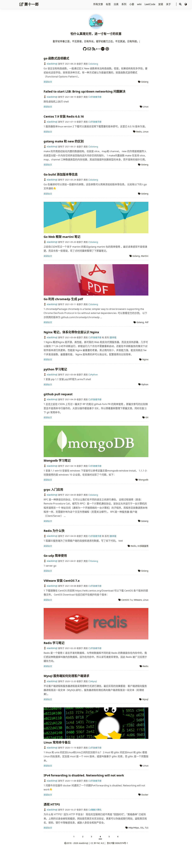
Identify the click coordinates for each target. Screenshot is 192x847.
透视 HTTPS (52, 804)
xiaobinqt (52, 63)
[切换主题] (185, 4)
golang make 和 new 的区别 (64, 141)
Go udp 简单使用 (55, 556)
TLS (146, 827)
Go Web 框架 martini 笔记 (62, 237)
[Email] (89, 48)
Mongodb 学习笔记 (57, 460)
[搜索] (180, 4)
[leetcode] (98, 48)
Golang (94, 63)
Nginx (145, 359)
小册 (132, 4)
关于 (168, 4)
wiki (139, 4)
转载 (114, 337)
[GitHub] (84, 48)
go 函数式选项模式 (56, 58)
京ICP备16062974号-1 (117, 843)
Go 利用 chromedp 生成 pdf (63, 299)
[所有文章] (96, 21)
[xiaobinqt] (102, 48)
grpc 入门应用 (53, 490)
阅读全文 (48, 81)
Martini (144, 255)
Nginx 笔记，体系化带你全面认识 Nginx (71, 332)
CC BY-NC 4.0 (97, 843)
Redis (139, 131)
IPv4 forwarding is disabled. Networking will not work (84, 775)
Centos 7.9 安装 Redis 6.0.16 (64, 116)
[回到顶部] (187, 842)
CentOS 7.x (127, 599)
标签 (108, 4)
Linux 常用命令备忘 (57, 742)
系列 (124, 4)
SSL (142, 827)
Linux (145, 106)
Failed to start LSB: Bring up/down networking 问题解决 (84, 91)
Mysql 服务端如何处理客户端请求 (66, 676)
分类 (116, 4)
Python (94, 374)
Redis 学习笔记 (54, 643)
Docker (144, 794)
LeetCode (150, 4)
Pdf (146, 322)
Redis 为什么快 (54, 531)
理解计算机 (96, 809)
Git (147, 417)
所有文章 (98, 4)
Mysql (94, 681)
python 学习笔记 (55, 369)
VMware (138, 599)
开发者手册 (96, 96)
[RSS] (94, 48)
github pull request (58, 394)
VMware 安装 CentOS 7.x (62, 581)
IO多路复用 (143, 545)
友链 (161, 4)
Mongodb (143, 479)
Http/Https (134, 827)
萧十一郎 (31, 4)
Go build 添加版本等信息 (61, 174)
